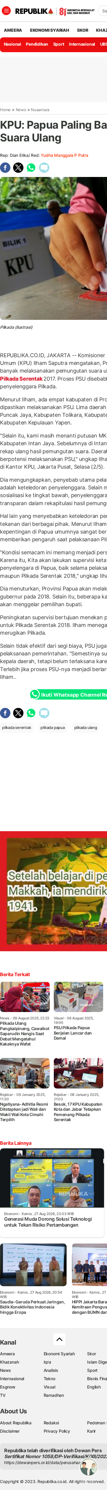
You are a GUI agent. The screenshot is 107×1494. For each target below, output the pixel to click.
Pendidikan (37, 44)
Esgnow (7, 1386)
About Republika (16, 1422)
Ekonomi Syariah (49, 30)
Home (5, 109)
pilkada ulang (85, 727)
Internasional (82, 44)
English (94, 1386)
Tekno (49, 1378)
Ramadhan (54, 1395)
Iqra (47, 1361)
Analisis (51, 1370)
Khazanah (9, 1361)
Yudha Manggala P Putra (64, 155)
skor (82, 30)
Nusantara (40, 109)
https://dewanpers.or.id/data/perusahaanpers (48, 1462)
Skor (91, 1353)
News (21, 109)
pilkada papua (52, 727)
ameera (13, 30)
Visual (49, 1386)
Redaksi (51, 1422)
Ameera (7, 1353)
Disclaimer (10, 1431)
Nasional (12, 44)
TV (3, 1395)
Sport (58, 44)
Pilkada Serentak (21, 379)
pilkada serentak (16, 727)
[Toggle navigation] (6, 10)
